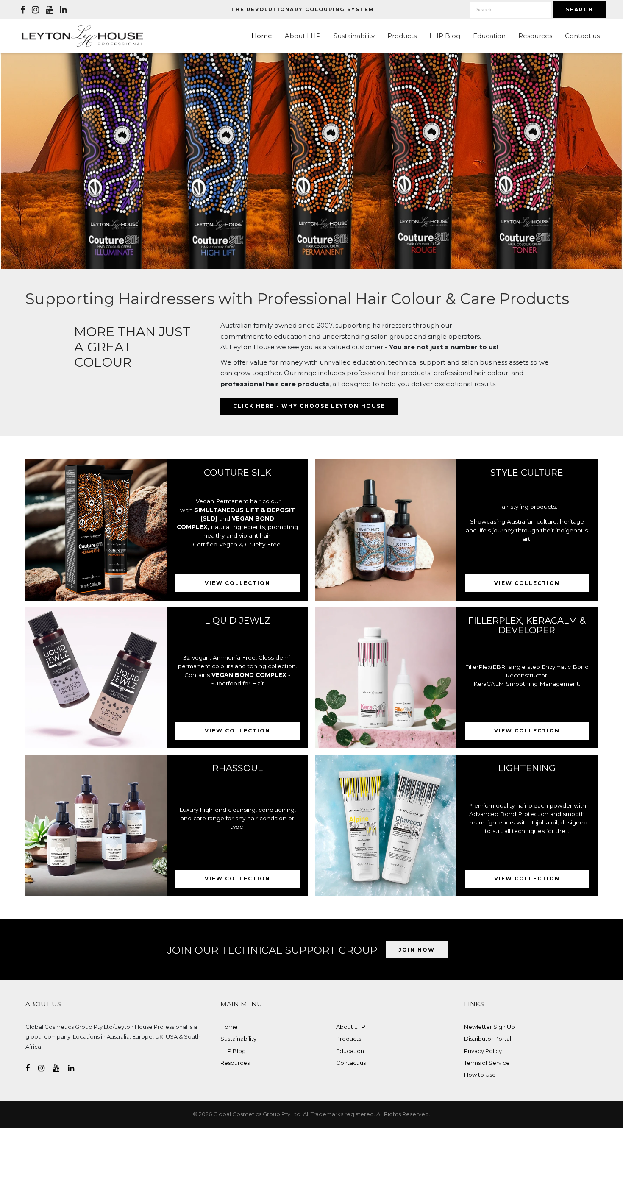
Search (579, 9)
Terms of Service (487, 1062)
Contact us (582, 36)
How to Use (480, 1074)
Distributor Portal (487, 1038)
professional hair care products (274, 384)
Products (402, 36)
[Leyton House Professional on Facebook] (22, 9)
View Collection (237, 583)
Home (261, 36)
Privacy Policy (483, 1050)
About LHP (303, 36)
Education (489, 36)
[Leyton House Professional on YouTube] (49, 9)
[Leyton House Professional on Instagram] (35, 9)
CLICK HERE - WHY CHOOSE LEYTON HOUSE (309, 406)
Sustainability (354, 36)
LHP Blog (444, 36)
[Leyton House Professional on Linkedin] (63, 9)
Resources (535, 36)
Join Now (416, 950)
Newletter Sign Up (489, 1026)
